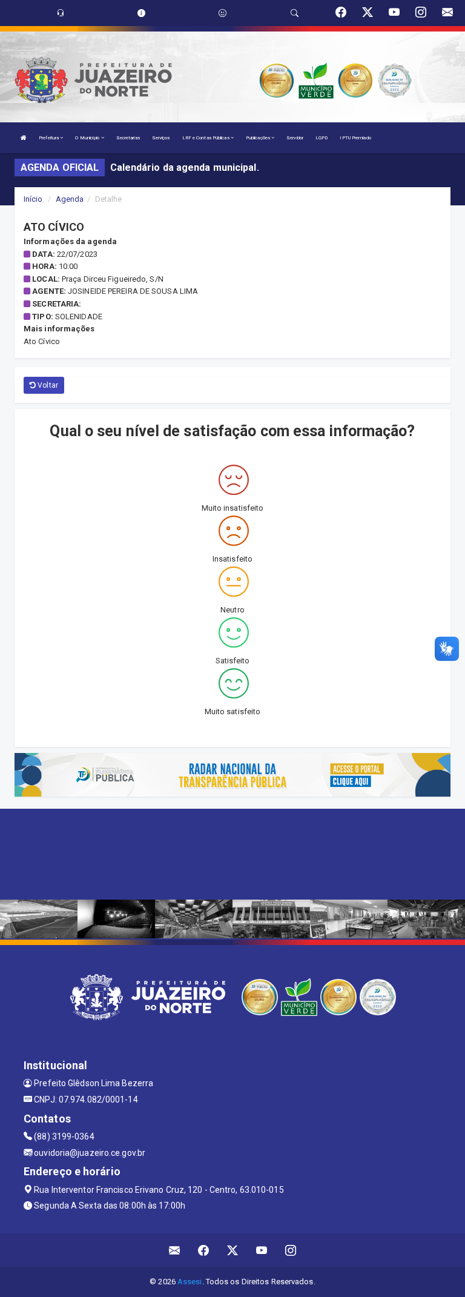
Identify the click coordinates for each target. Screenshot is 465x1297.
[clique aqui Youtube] (261, 1250)
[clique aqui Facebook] (203, 1250)
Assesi (189, 1281)
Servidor (294, 138)
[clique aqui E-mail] (174, 1250)
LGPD (321, 138)
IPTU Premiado (355, 138)
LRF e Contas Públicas (206, 138)
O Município (88, 138)
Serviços (161, 138)
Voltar (47, 385)
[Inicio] (24, 137)
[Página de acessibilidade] (222, 13)
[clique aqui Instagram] (291, 1250)
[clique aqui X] (232, 1250)
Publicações (258, 138)
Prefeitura (49, 138)
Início (33, 199)
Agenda (70, 199)
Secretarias (128, 138)
